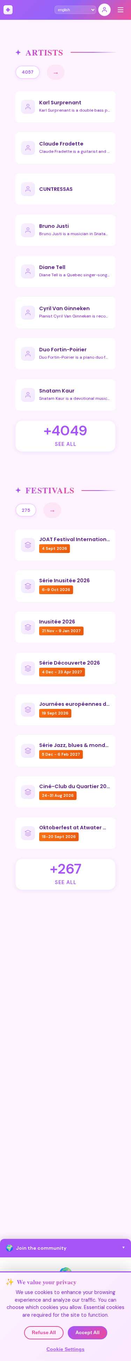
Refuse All (44, 1332)
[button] (65, 1248)
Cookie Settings (65, 1349)
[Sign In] (104, 9)
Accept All (87, 1332)
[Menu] (121, 10)
